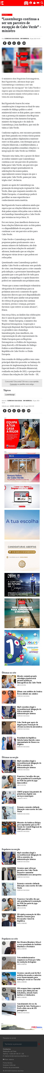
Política (5, 14)
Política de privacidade (11, 1067)
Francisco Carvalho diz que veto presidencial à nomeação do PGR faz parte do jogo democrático (29, 779)
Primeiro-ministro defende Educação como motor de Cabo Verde (29, 809)
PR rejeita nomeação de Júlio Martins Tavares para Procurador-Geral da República (29, 917)
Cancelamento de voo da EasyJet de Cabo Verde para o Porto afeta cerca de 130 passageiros (29, 1007)
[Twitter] (9, 43)
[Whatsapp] (14, 43)
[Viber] (19, 410)
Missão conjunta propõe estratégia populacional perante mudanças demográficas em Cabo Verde (29, 679)
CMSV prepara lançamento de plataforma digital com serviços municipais (29, 793)
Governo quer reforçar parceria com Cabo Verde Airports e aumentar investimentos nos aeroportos (29, 871)
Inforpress (24, 38)
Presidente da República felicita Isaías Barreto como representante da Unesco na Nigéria (28, 741)
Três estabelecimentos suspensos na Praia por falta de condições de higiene (28, 959)
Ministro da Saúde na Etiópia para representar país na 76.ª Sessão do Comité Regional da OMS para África (29, 825)
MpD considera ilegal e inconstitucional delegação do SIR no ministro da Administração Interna (29, 710)
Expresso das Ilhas (12, 38)
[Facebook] (4, 43)
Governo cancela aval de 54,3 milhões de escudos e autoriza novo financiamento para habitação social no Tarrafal (29, 976)
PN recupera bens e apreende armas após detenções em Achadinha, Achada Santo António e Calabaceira (28, 991)
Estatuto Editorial (9, 1065)
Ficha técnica (7, 1063)
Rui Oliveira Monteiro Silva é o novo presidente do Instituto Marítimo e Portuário (29, 944)
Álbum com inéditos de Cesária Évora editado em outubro (29, 692)
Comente (13, 384)
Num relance (9, 1059)
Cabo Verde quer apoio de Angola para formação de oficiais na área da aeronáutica (29, 724)
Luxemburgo (10, 395)
